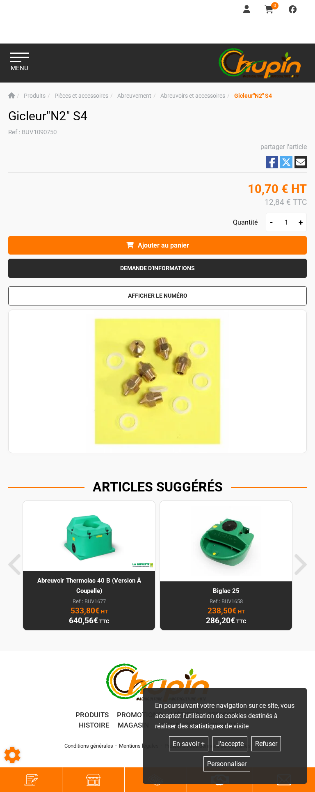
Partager (272, 162)
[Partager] (300, 162)
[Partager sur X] (286, 162)
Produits (92, 715)
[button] (253, 95)
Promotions (139, 715)
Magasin (133, 725)
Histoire (94, 725)
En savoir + (189, 744)
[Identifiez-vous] (247, 9)
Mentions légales (139, 746)
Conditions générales (88, 746)
